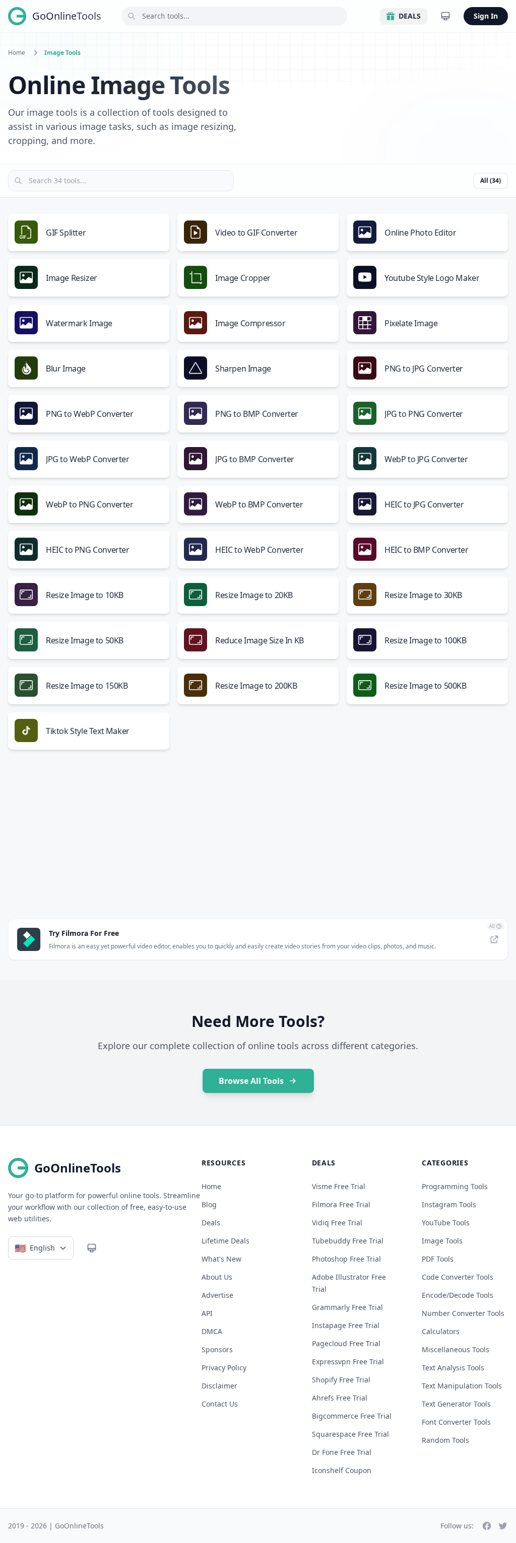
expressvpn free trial (348, 1361)
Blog (209, 1204)
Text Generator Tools (456, 1404)
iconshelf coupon (341, 1470)
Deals (410, 16)
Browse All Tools (251, 1080)
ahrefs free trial (339, 1398)
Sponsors (217, 1349)
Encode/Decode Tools (457, 1295)
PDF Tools (438, 1259)
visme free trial (338, 1186)
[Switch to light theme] (445, 16)
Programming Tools (455, 1186)
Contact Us (220, 1404)
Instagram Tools (449, 1204)
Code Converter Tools (457, 1277)
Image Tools (442, 1240)
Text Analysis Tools (453, 1367)
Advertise (217, 1295)
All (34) (490, 180)
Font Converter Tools (456, 1422)
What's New (221, 1259)
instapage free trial (345, 1325)
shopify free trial (341, 1379)
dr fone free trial (341, 1452)
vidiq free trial (337, 1222)
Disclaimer (219, 1385)
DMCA (212, 1331)
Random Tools (445, 1440)
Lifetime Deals (225, 1240)
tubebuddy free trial (347, 1240)
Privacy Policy (224, 1367)
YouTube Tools (446, 1222)
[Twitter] (503, 1526)
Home (16, 53)
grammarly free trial (347, 1307)
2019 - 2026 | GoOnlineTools (56, 1525)
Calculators (441, 1331)
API (207, 1313)
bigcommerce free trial (352, 1416)
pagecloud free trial (346, 1343)
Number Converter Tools (463, 1313)
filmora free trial (341, 1204)
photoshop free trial (346, 1259)
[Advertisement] (258, 840)
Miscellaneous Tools (455, 1349)
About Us (217, 1277)
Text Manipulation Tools (462, 1385)
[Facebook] (487, 1526)
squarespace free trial (350, 1434)
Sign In (486, 16)
